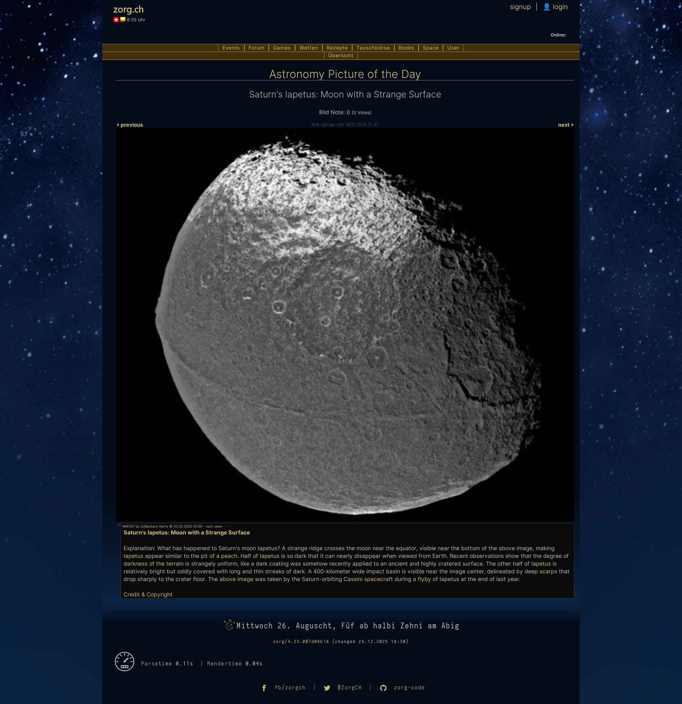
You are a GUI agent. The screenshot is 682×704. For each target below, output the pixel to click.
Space (431, 48)
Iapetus (133, 556)
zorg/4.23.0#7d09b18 (301, 642)
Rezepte (337, 48)
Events (231, 48)
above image (236, 579)
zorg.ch (128, 8)
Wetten (308, 48)
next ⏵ (566, 125)
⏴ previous (129, 125)
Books (406, 48)
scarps (548, 571)
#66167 (129, 526)
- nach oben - (213, 526)
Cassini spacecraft (368, 579)
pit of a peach (219, 556)
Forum (257, 48)
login (559, 7)
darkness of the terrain (154, 563)
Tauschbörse (373, 48)
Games (282, 48)
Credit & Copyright (148, 594)
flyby (424, 579)
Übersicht (341, 55)
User (453, 48)
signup (520, 7)
